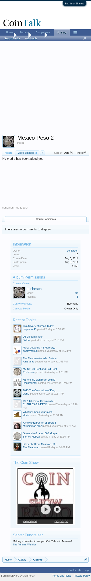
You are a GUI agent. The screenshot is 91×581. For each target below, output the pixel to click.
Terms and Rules (61, 575)
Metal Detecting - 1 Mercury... (39, 347)
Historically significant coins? (39, 379)
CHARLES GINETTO (35, 404)
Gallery (62, 32)
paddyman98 (30, 350)
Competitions (43, 32)
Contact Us (74, 570)
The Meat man (31, 447)
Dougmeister (30, 383)
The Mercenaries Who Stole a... (41, 358)
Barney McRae (31, 436)
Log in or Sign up (74, 3)
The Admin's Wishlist (24, 544)
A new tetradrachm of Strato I (39, 422)
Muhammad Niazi (32, 426)
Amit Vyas (28, 361)
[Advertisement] (45, 89)
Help (86, 570)
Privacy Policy (82, 575)
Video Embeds (27, 152)
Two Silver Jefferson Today (38, 326)
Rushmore (29, 372)
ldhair (26, 415)
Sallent (26, 340)
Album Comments (46, 219)
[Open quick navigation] (85, 559)
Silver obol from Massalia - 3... (40, 444)
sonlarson (8, 207)
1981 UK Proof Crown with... (39, 401)
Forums (24, 32)
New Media (30, 38)
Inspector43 (29, 329)
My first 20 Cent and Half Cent (40, 369)
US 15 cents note (32, 336)
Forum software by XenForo (18, 575)
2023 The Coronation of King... (40, 390)
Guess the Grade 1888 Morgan (40, 433)
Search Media (12, 38)
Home (9, 32)
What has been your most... (38, 412)
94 (76, 293)
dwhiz (26, 393)
